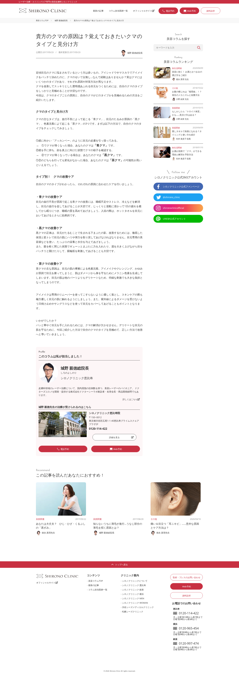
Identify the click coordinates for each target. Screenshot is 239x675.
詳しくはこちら (130, 399)
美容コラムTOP (42, 20)
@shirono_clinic (171, 197)
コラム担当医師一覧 (118, 10)
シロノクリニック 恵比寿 (134, 585)
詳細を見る (114, 437)
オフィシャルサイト (142, 10)
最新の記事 (98, 10)
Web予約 (186, 586)
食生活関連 (177, 68)
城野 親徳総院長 (61, 20)
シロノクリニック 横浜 (133, 594)
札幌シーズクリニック (132, 611)
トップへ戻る (121, 564)
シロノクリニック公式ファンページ (181, 186)
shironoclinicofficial (173, 207)
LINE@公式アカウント (174, 218)
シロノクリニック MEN (133, 598)
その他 (154, 519)
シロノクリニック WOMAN (135, 602)
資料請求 (210, 10)
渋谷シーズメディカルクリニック (138, 607)
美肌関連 (40, 519)
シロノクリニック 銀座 (133, 589)
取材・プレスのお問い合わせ (186, 577)
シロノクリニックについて (134, 580)
